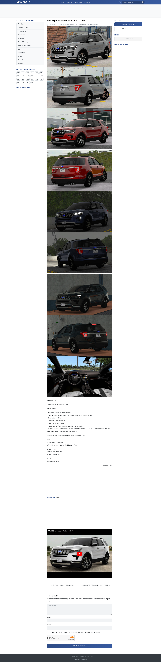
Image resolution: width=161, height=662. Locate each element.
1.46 (18, 76)
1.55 (32, 79)
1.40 (18, 72)
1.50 (37, 76)
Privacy (90, 656)
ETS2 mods (129, 39)
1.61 (32, 82)
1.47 (23, 76)
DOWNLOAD (51, 497)
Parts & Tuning (23, 42)
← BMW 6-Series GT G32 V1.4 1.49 (62, 585)
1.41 (23, 72)
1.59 (23, 82)
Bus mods (21, 35)
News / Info (78, 2)
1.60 (28, 82)
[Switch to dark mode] (120, 2)
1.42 (27, 72)
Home (62, 2)
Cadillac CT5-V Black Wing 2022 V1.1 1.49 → (96, 585)
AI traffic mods (23, 53)
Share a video (94, 25)
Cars (19, 49)
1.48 (28, 76)
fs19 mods (84, 659)
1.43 (32, 72)
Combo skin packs (24, 45)
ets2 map (77, 659)
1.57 (41, 79)
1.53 (23, 79)
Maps (20, 56)
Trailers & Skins (23, 27)
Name (49, 617)
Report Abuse (82, 25)
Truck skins (22, 31)
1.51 (42, 76)
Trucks (20, 24)
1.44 (37, 72)
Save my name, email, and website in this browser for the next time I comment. (75, 632)
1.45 (41, 72)
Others (20, 63)
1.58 (18, 82)
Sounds (20, 60)
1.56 (37, 79)
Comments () (69, 25)
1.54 (27, 79)
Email (49, 625)
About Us (69, 2)
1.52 (18, 79)
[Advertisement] (80, 11)
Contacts (87, 2)
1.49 (32, 76)
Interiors (21, 38)
